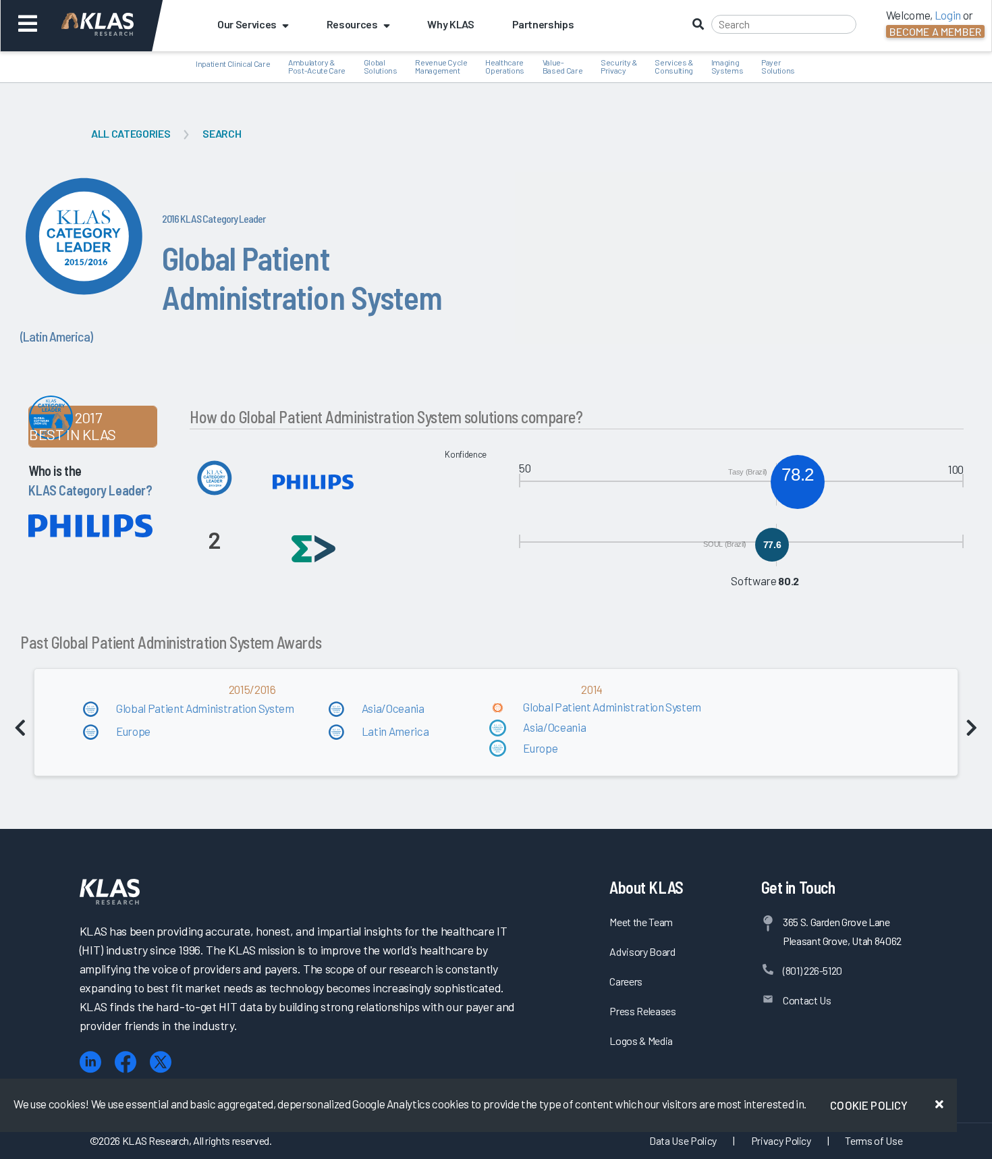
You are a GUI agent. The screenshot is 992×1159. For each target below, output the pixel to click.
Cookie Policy (869, 1105)
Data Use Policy (683, 1140)
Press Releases (642, 1010)
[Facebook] (125, 1062)
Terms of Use (873, 1140)
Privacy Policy (781, 1140)
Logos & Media (641, 1040)
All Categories (130, 133)
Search (221, 133)
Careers (625, 981)
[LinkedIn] (90, 1062)
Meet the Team (641, 921)
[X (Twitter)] (160, 1062)
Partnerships (543, 24)
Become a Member (935, 31)
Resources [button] (352, 24)
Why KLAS (450, 24)
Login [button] (948, 15)
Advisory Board (642, 951)
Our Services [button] (247, 24)
